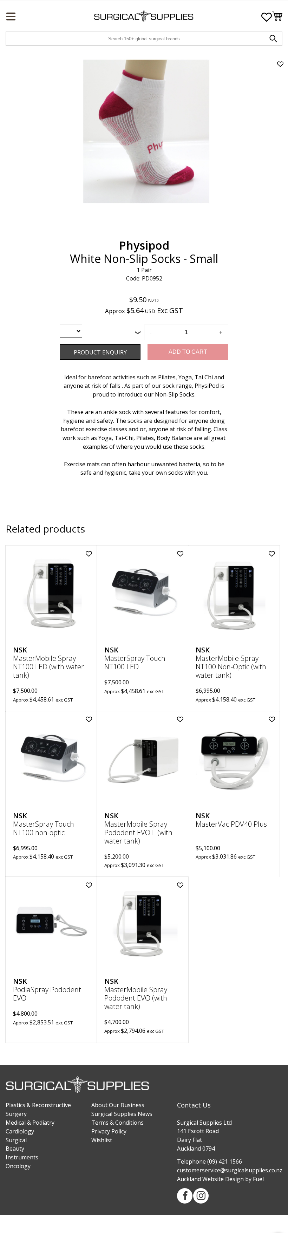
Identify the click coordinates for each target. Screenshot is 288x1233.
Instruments (22, 1157)
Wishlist (101, 1140)
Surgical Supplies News (121, 1114)
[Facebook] (184, 1196)
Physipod (144, 245)
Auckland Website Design (210, 1179)
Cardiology (20, 1131)
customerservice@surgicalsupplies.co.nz (229, 1170)
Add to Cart (188, 352)
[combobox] (71, 331)
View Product (51, 592)
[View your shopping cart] (277, 17)
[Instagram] (201, 1196)
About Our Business (117, 1105)
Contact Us (194, 1105)
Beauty (15, 1148)
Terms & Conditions (117, 1122)
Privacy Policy (108, 1131)
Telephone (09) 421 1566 (209, 1161)
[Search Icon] (274, 39)
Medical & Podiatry (30, 1122)
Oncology (18, 1166)
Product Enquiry (81, 348)
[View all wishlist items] (266, 17)
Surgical (16, 1140)
